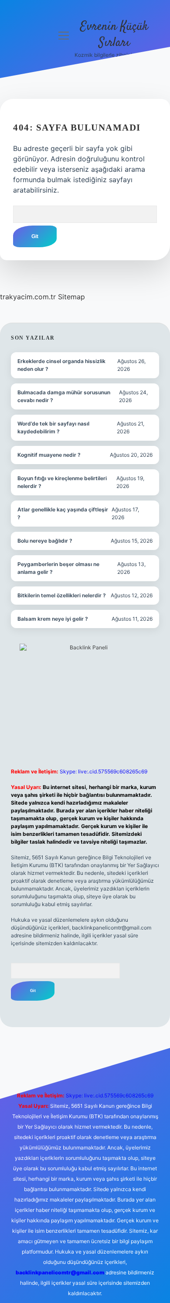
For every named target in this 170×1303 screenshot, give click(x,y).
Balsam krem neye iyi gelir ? (52, 618)
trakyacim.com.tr (28, 296)
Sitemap (71, 296)
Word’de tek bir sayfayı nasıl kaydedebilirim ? (53, 427)
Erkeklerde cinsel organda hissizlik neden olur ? (61, 365)
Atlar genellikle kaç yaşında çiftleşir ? (62, 513)
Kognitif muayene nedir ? (49, 455)
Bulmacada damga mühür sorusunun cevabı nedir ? (63, 396)
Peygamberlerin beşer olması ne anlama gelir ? (58, 568)
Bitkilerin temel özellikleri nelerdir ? (61, 595)
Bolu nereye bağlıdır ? (44, 540)
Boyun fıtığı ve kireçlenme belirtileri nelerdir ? (62, 482)
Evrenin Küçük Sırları (114, 35)
